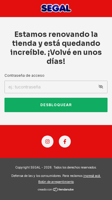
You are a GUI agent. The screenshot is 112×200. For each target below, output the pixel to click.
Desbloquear (56, 105)
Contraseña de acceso (24, 75)
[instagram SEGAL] (47, 142)
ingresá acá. (92, 176)
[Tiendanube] (56, 190)
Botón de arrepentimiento (56, 182)
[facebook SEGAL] (65, 142)
